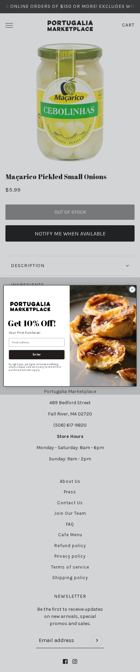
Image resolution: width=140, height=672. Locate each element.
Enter (37, 355)
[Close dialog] (132, 289)
